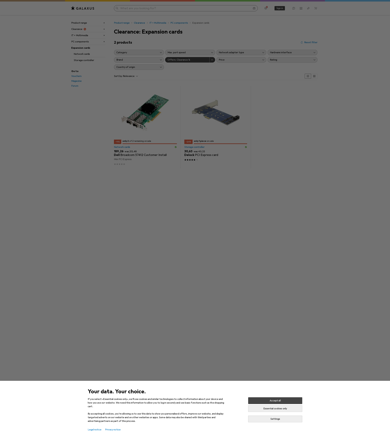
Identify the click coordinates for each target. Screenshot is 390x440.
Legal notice (94, 429)
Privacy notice (113, 429)
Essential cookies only (275, 408)
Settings (275, 418)
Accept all (275, 400)
